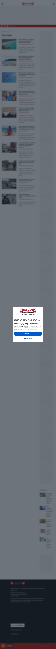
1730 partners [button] (23, 319)
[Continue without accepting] (28, 317)
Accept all (28, 333)
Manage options (28, 338)
